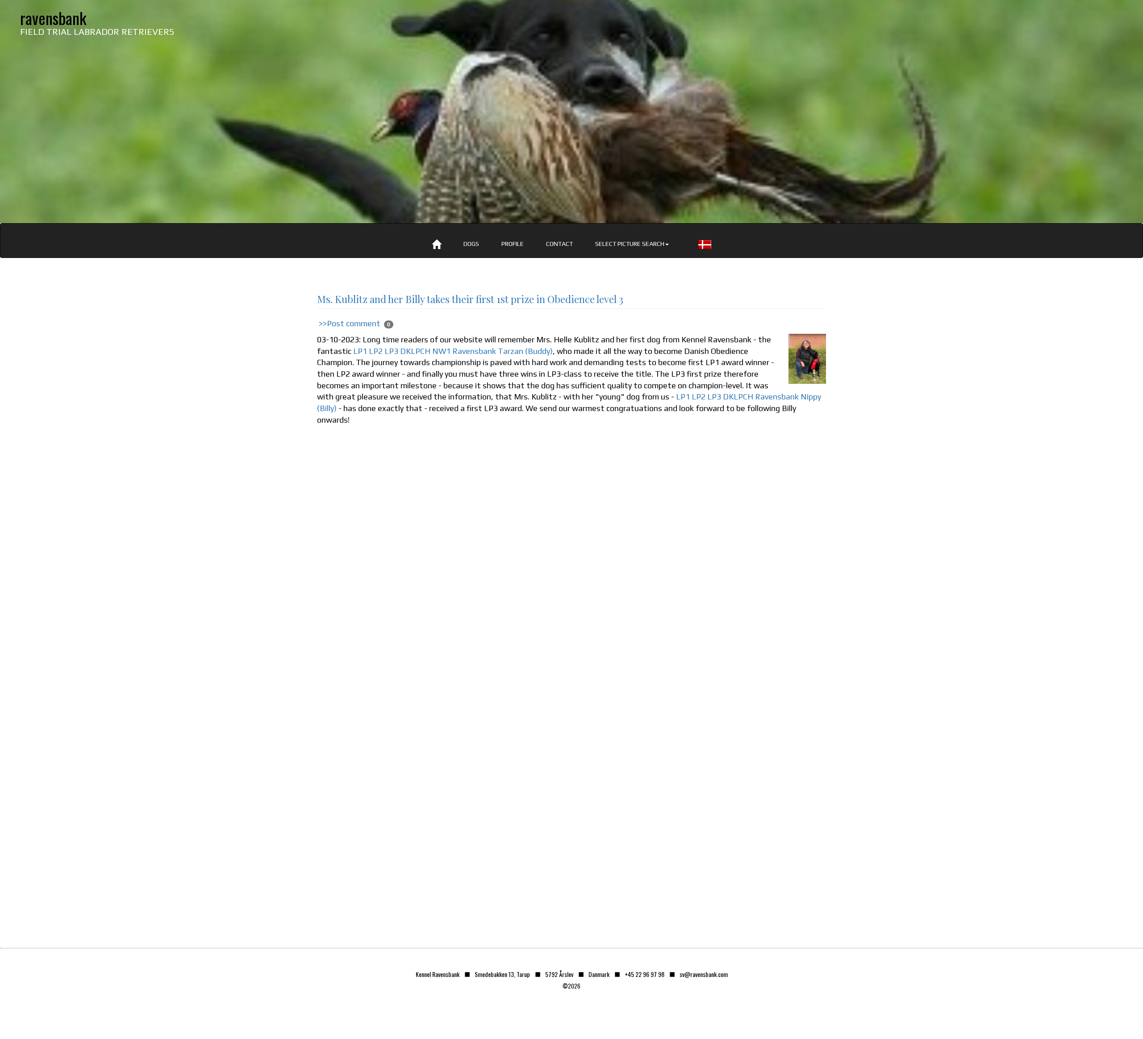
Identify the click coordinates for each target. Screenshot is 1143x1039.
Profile (512, 243)
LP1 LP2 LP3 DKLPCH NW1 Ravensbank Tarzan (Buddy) (453, 351)
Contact (559, 243)
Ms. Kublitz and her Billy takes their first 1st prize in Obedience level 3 (470, 299)
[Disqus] (571, 564)
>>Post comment (349, 323)
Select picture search (629, 243)
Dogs (471, 243)
